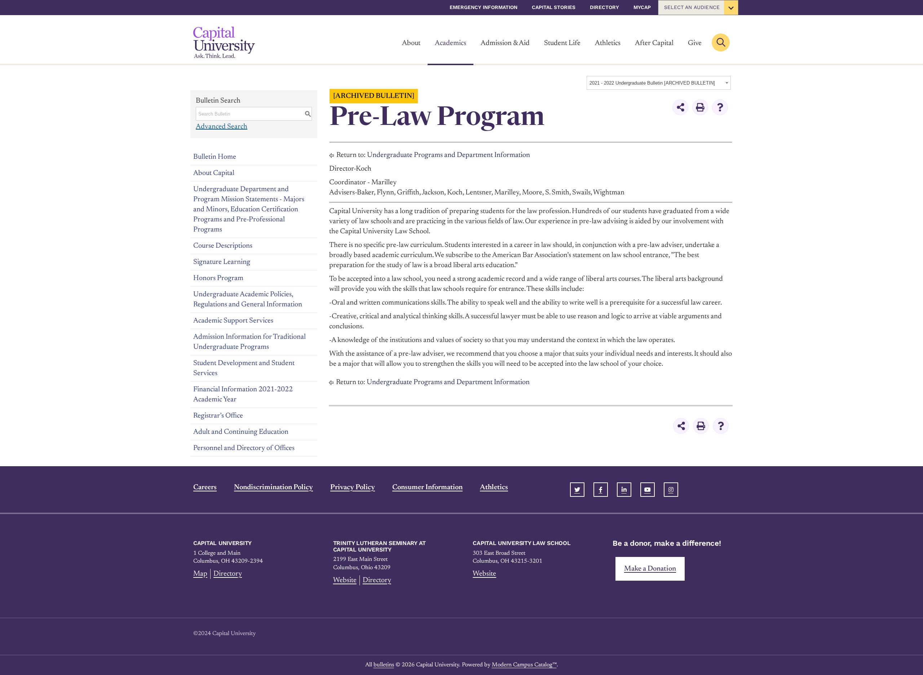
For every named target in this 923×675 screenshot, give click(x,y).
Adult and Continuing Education (240, 432)
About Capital (213, 173)
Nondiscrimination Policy (273, 487)
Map (200, 573)
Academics (450, 43)
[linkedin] (624, 489)
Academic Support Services (233, 320)
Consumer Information (427, 487)
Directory (604, 7)
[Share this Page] (680, 107)
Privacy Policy (352, 487)
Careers (205, 487)
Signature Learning (221, 262)
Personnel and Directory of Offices (244, 448)
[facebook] (600, 489)
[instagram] (671, 489)
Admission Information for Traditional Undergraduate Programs (249, 342)
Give (695, 43)
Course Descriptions (222, 245)
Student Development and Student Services (244, 368)
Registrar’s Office (218, 415)
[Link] (224, 42)
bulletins (384, 665)
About (411, 43)
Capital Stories (553, 7)
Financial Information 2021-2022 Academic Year (243, 394)
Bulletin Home (214, 157)
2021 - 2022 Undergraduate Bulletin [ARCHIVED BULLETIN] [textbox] (652, 83)
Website (345, 580)
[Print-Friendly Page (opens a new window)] (700, 107)
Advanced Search (221, 126)
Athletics (608, 43)
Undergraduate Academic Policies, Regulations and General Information (247, 299)
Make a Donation (650, 568)
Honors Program (218, 278)
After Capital (654, 43)
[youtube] (647, 489)
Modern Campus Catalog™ (524, 665)
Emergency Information (483, 7)
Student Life (562, 43)
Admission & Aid (505, 43)
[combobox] (659, 83)
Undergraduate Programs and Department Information (448, 155)
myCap (642, 7)
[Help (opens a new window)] (720, 107)
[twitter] (577, 489)
